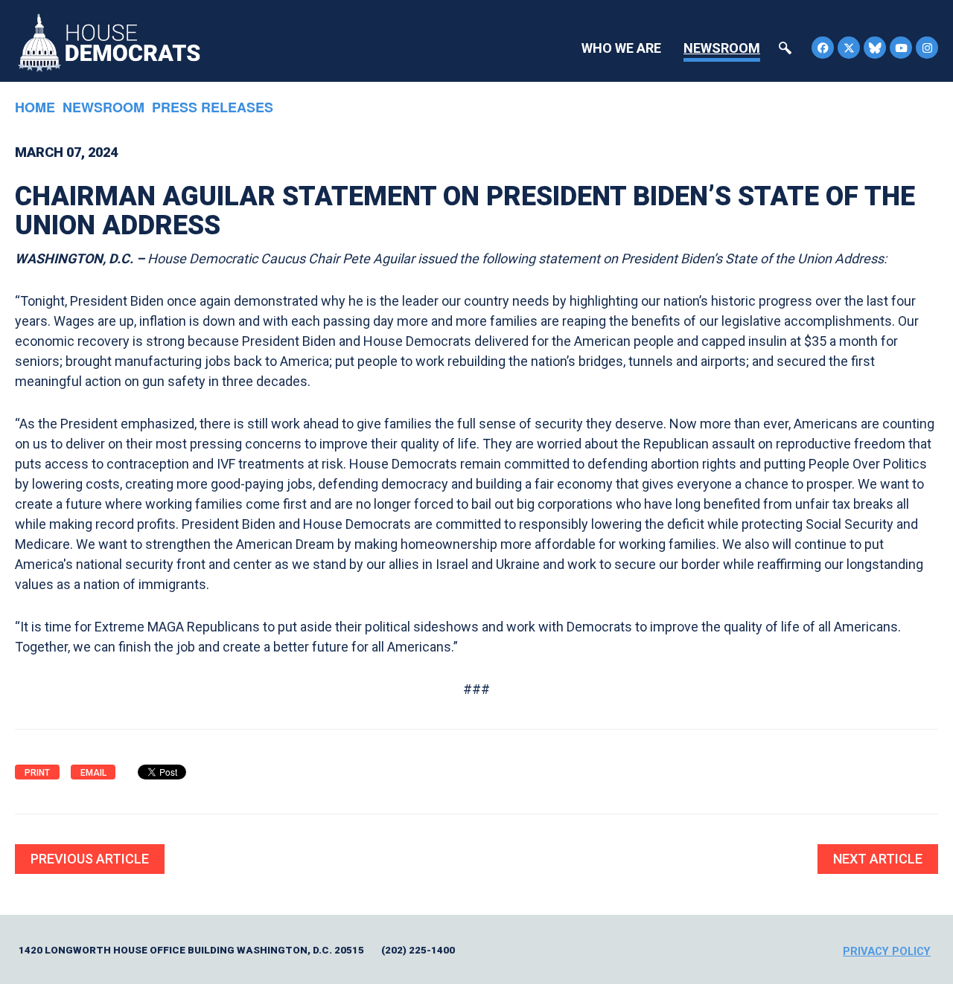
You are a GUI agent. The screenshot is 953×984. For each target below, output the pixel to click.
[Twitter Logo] (849, 47)
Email (93, 773)
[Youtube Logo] (901, 47)
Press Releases (212, 107)
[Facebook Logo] (823, 47)
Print (37, 773)
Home (35, 107)
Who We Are (621, 48)
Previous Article (90, 858)
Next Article (877, 858)
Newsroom (721, 48)
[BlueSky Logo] (875, 47)
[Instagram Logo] (927, 47)
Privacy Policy (887, 951)
